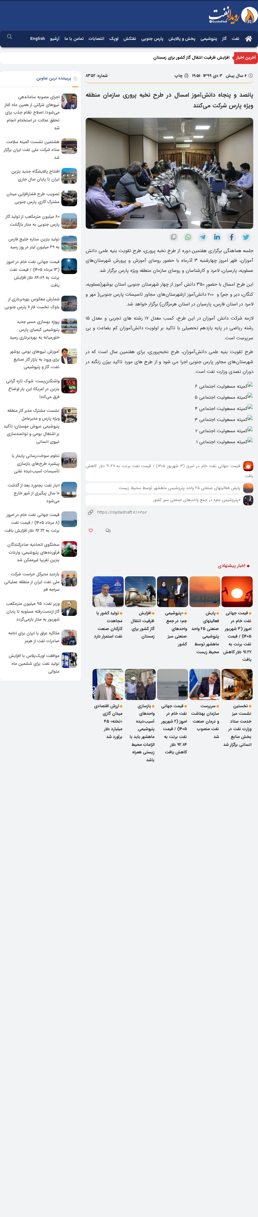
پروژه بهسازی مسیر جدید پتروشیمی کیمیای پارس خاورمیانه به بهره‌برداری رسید (34, 330)
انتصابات (96, 38)
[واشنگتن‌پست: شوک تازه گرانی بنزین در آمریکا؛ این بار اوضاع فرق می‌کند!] (69, 385)
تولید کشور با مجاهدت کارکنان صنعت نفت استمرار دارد (108, 625)
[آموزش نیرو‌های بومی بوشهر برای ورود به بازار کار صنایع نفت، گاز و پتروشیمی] (69, 356)
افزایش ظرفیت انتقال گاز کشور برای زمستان (191, 57)
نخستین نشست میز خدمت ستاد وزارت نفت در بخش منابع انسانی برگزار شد (237, 725)
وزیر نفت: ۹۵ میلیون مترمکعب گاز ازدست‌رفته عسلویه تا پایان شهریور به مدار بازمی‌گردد (32, 611)
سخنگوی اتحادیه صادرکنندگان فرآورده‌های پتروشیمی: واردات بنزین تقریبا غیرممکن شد (33, 552)
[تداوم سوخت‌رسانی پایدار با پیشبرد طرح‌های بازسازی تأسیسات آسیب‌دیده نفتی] (69, 460)
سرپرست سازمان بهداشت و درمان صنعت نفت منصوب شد (205, 721)
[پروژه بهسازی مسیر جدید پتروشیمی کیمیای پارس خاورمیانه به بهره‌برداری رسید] (69, 326)
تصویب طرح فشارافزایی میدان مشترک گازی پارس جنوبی (32, 198)
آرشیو (54, 38)
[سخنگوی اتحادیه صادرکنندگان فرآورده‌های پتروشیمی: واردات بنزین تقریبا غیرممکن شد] (69, 549)
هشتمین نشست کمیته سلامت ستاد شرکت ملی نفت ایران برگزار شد (31, 150)
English (37, 38)
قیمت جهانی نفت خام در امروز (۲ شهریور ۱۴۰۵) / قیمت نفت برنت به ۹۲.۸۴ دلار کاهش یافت (174, 729)
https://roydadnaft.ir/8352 (116, 512)
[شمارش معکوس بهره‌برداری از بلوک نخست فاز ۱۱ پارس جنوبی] (69, 303)
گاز (224, 38)
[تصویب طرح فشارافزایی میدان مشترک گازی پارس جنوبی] (69, 198)
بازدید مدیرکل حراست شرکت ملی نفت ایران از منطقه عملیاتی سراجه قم (31, 582)
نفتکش (129, 38)
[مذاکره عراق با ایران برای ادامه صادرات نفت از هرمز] (69, 637)
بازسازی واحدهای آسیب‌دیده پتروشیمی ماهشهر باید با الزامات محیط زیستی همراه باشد (142, 733)
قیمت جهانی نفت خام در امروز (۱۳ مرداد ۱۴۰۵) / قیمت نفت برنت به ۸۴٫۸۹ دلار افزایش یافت (33, 274)
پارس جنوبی (152, 38)
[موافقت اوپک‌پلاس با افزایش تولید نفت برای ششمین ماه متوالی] (69, 660)
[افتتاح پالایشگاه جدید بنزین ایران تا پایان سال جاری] (69, 176)
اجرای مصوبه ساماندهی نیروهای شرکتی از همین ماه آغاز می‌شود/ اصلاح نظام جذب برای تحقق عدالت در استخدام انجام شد (32, 113)
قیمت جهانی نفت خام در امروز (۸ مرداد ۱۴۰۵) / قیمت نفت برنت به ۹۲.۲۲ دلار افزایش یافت (31, 523)
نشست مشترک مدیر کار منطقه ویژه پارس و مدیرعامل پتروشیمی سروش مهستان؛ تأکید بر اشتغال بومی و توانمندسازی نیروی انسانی (31, 426)
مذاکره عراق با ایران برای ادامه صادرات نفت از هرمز (33, 637)
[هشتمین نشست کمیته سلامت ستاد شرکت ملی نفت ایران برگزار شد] (69, 146)
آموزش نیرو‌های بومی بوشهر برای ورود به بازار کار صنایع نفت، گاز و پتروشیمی (34, 359)
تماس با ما (74, 38)
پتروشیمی (208, 38)
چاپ (179, 76)
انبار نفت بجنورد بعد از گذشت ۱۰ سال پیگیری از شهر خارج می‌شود (33, 493)
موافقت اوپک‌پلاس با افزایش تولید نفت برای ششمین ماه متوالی (33, 664)
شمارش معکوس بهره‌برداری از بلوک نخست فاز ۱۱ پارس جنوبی (31, 303)
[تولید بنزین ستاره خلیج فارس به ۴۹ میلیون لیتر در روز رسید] (69, 243)
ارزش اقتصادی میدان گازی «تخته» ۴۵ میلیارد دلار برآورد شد (108, 721)
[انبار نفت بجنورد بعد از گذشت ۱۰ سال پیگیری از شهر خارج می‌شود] (69, 490)
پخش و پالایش (181, 38)
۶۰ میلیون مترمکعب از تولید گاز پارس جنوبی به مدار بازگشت (32, 221)
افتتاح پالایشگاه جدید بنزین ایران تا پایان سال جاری (35, 176)
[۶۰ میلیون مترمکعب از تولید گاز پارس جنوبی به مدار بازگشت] (69, 221)
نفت (235, 38)
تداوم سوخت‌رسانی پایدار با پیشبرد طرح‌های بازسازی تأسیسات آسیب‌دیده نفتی (35, 464)
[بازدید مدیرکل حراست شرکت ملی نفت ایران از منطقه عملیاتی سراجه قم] (69, 578)
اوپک (113, 38)
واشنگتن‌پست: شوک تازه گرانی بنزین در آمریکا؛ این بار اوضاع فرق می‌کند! (32, 389)
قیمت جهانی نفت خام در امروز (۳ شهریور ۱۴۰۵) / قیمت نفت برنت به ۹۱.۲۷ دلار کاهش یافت (237, 636)
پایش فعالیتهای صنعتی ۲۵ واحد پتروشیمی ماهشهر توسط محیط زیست (179, 488)
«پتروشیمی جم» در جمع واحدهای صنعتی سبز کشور (196, 500)
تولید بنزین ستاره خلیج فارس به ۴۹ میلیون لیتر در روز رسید (33, 243)
